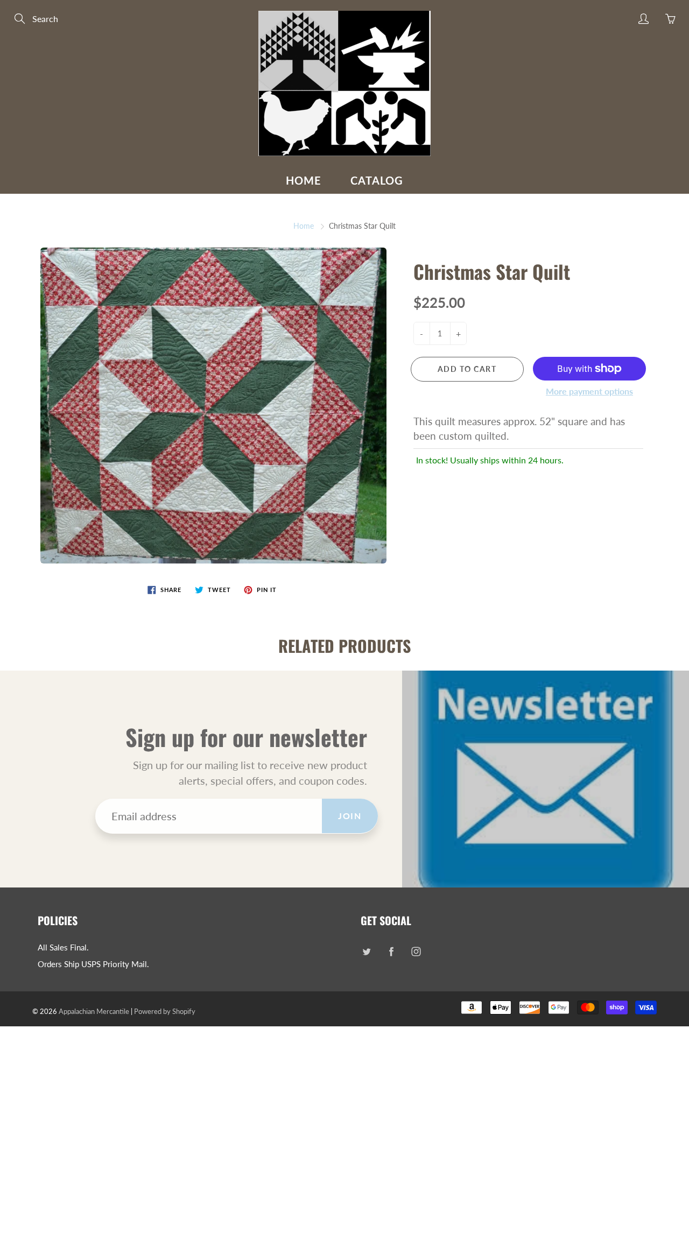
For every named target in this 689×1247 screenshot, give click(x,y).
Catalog (376, 180)
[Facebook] (391, 951)
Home (303, 180)
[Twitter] (366, 951)
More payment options (589, 391)
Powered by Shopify (164, 1011)
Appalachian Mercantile (94, 1011)
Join (349, 816)
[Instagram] (415, 951)
